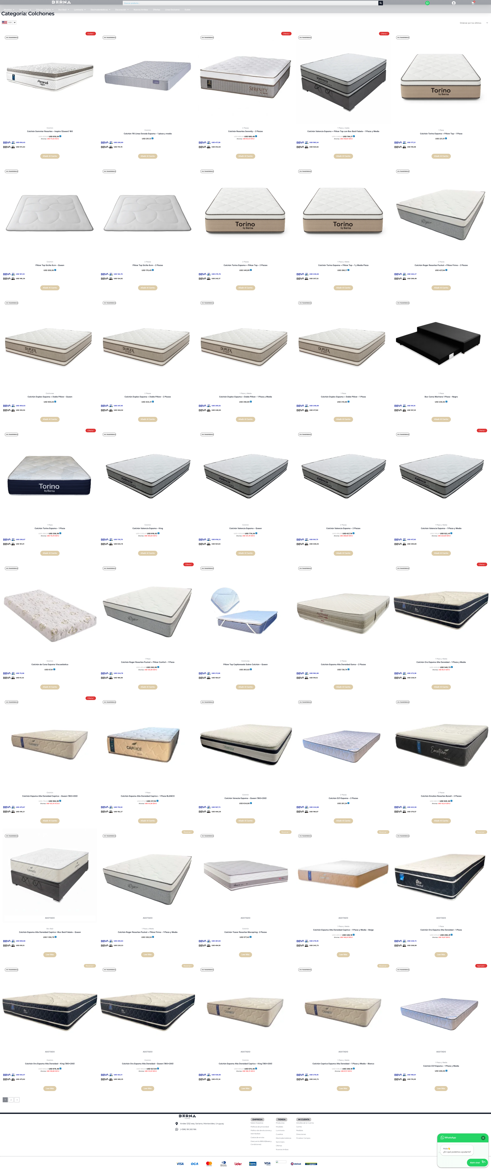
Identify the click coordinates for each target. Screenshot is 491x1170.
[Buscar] (380, 3)
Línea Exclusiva (172, 9)
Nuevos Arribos (141, 9)
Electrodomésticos (99, 9)
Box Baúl (62, 9)
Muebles (8, 9)
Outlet (187, 9)
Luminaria (78, 9)
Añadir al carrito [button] (50, 156)
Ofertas (156, 9)
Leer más (50, 954)
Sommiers (24, 9)
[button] (483, 1138)
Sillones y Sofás (43, 9)
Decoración (120, 9)
